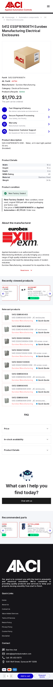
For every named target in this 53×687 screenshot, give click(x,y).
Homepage (9, 17)
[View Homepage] (18, 6)
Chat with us (26, 501)
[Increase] (11, 676)
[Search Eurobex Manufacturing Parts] (20, 246)
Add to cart (25, 676)
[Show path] (45, 17)
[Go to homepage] (26, 566)
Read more (25, 270)
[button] (26, 109)
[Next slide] (49, 293)
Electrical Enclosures (14, 20)
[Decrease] (4, 676)
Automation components (29, 17)
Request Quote (42, 676)
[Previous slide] (3, 293)
